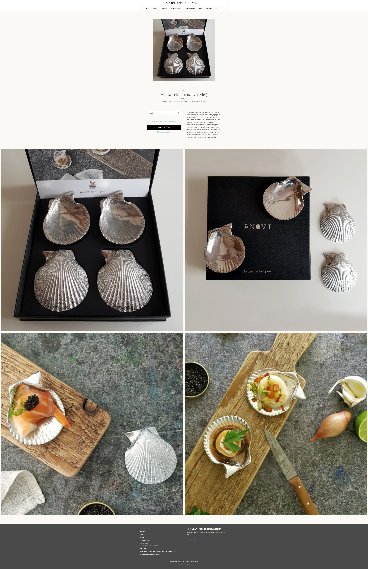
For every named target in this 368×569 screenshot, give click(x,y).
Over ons (143, 548)
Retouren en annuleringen (150, 554)
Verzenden (144, 543)
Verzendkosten (178, 101)
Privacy (143, 537)
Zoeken (142, 531)
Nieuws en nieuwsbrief (148, 529)
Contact (143, 534)
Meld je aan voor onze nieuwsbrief (204, 529)
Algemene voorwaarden (149, 546)
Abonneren (222, 540)
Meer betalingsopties (163, 132)
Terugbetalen (145, 540)
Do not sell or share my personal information (157, 551)
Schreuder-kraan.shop (191, 561)
